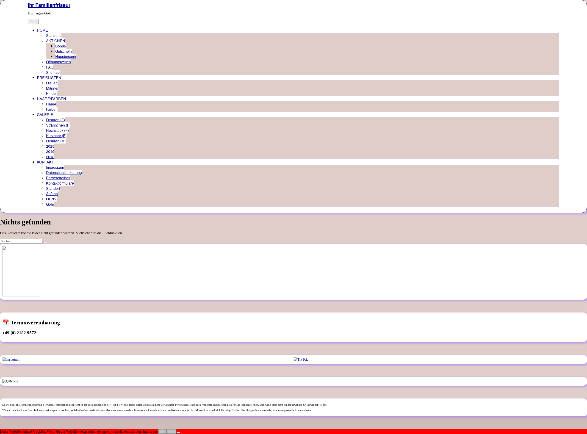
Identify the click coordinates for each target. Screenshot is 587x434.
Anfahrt (52, 193)
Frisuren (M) (56, 141)
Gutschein (63, 51)
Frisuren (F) (55, 119)
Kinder (51, 93)
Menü (33, 21)
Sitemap (53, 72)
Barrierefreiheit (58, 177)
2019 (50, 151)
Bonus (60, 46)
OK (162, 431)
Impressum (55, 167)
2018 (50, 156)
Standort (53, 188)
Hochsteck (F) (57, 130)
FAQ (49, 67)
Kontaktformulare (60, 183)
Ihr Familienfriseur (49, 4)
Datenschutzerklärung (64, 172)
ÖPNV (51, 199)
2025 (50, 146)
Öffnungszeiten (58, 61)
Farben (52, 109)
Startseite (53, 35)
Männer (52, 88)
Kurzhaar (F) (56, 135)
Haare (51, 104)
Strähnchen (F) (58, 125)
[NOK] (178, 432)
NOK (171, 431)
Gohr (50, 204)
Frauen (52, 83)
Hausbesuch (65, 56)
